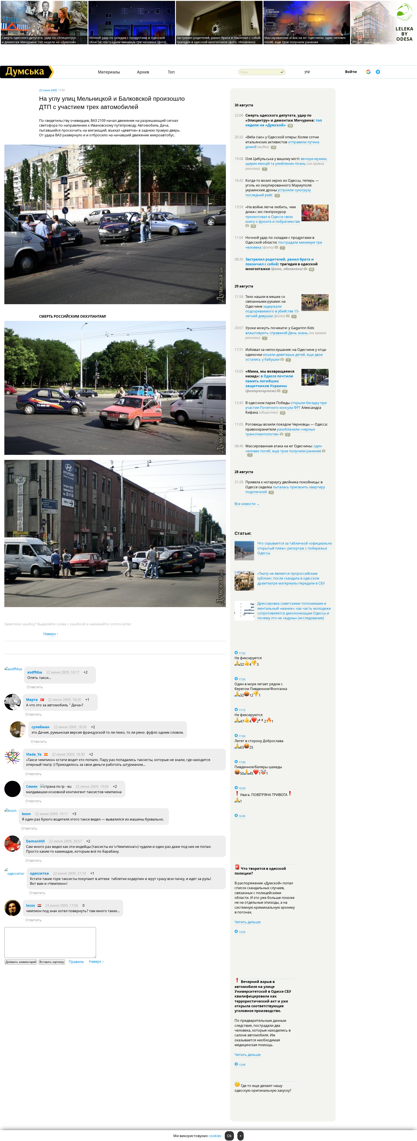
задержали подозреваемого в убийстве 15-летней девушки (272, 311)
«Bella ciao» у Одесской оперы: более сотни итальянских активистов (282, 139)
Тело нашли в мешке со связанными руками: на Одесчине (265, 301)
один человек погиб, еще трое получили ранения (283, 448)
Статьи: (243, 533)
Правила (76, 961)
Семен (32, 786)
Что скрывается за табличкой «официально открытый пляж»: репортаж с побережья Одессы (294, 548)
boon (26, 813)
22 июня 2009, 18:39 (68, 754)
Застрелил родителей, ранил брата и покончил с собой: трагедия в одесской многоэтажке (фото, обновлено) (219, 40)
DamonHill (35, 841)
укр (307, 71)
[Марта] (12, 709)
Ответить (35, 687)
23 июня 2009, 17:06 (61, 905)
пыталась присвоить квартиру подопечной (285, 489)
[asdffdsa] (13, 669)
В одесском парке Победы (268, 402)
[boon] (10, 810)
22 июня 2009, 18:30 (70, 727)
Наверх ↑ (50, 633)
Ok (229, 1135)
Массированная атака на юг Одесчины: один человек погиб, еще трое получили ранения (305, 40)
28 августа (244, 471)
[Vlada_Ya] (12, 763)
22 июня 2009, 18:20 (64, 699)
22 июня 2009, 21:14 (69, 873)
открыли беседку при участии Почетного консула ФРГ (286, 405)
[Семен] (12, 795)
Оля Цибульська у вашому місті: (273, 158)
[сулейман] (18, 736)
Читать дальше (248, 922)
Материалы (109, 72)
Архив (143, 72)
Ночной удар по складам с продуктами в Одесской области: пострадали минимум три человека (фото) (127, 40)
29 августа (244, 286)
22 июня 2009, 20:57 (65, 841)
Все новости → (247, 503)
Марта (32, 699)
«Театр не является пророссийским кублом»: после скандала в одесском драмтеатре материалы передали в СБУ (291, 578)
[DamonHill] (12, 850)
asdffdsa (34, 672)
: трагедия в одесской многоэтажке (281, 266)
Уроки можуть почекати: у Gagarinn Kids (279, 327)
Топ (171, 72)
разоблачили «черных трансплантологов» (280, 431)
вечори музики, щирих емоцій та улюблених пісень (286, 161)
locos (30, 905)
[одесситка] (14, 873)
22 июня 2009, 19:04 (92, 786)
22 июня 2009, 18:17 (62, 672)
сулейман (40, 727)
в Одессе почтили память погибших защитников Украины (269, 381)
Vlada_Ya (33, 754)
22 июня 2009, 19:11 (51, 813)
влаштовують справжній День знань (276, 332)
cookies (215, 1135)
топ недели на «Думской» (283, 122)
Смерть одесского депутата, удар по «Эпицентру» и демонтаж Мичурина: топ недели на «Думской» (39, 40)
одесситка (39, 873)
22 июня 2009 (48, 90)
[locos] (12, 914)
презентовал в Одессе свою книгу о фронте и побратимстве (272, 219)
